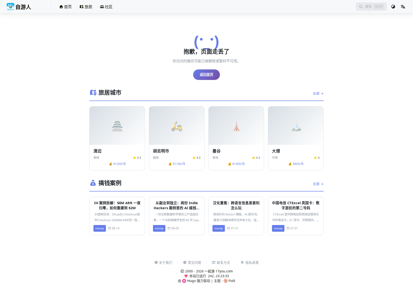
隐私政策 (252, 262)
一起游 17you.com (219, 271)
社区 (108, 6)
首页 (67, 6)
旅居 (88, 6)
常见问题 (194, 262)
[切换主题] (393, 7)
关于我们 (165, 262)
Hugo (191, 280)
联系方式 (223, 262)
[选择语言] (403, 7)
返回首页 (206, 74)
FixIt (231, 280)
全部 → (318, 93)
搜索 (368, 6)
